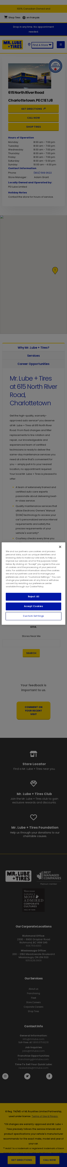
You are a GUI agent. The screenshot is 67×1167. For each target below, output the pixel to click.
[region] (33, 583)
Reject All (33, 596)
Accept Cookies (33, 606)
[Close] (60, 547)
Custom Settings (33, 615)
